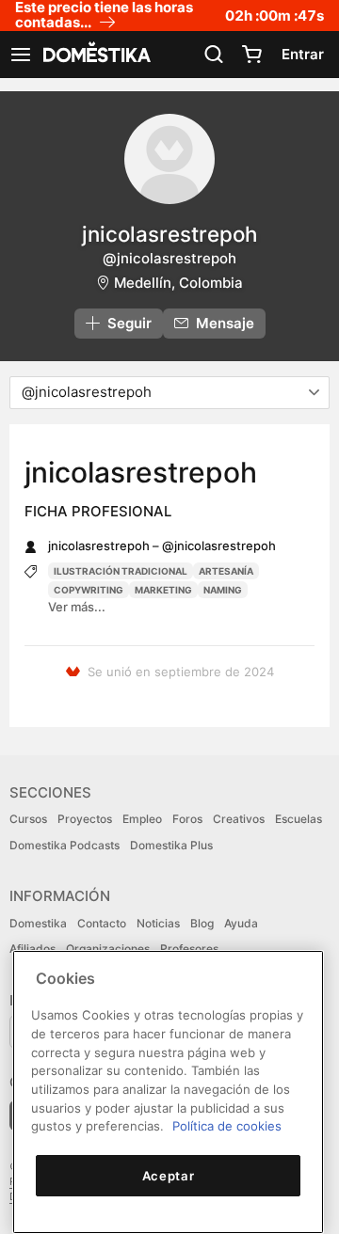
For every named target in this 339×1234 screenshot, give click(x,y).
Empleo (142, 819)
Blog (202, 923)
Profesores (189, 948)
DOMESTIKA (95, 54)
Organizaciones (108, 948)
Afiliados (32, 948)
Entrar (303, 54)
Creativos (239, 819)
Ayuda (241, 923)
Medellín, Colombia (178, 283)
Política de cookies (227, 1125)
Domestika (38, 923)
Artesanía (226, 571)
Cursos (28, 819)
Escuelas (298, 819)
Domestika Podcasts (64, 845)
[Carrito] (251, 54)
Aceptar (168, 1175)
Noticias (158, 923)
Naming (222, 589)
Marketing (163, 589)
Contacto (101, 923)
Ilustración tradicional (120, 571)
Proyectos (84, 819)
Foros (187, 819)
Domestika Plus (171, 845)
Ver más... (76, 606)
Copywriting (88, 589)
